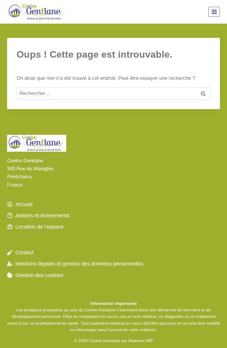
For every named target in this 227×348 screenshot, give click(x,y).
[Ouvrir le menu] (214, 12)
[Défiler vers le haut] (212, 336)
